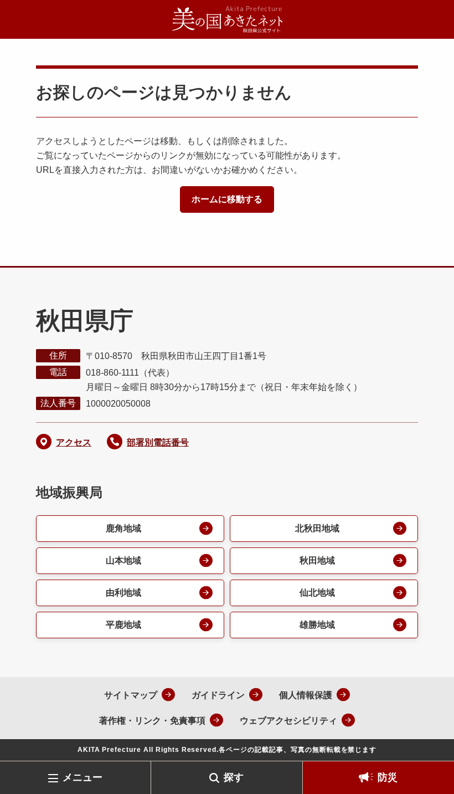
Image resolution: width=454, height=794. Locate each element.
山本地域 (123, 560)
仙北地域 (317, 592)
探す (234, 777)
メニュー (82, 777)
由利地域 (123, 592)
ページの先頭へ (429, 743)
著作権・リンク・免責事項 (152, 720)
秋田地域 (317, 560)
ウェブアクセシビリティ (288, 720)
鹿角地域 (123, 528)
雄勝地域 (317, 624)
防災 (388, 777)
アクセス (73, 442)
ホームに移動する (227, 199)
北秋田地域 (317, 528)
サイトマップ (130, 695)
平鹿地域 (123, 624)
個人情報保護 (305, 695)
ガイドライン (218, 695)
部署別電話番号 (158, 442)
